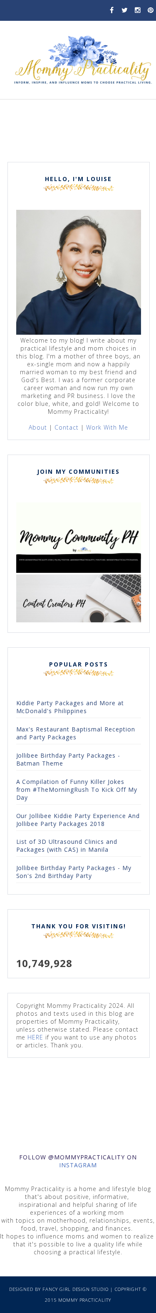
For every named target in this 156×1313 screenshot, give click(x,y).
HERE (35, 1037)
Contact (66, 427)
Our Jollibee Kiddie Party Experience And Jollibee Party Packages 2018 (78, 820)
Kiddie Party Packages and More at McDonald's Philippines (70, 707)
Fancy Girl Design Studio (75, 1289)
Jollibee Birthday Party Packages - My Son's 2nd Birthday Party (73, 872)
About (38, 427)
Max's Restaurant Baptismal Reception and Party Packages (75, 733)
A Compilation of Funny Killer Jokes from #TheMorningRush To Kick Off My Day (76, 789)
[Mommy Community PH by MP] (78, 570)
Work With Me (107, 427)
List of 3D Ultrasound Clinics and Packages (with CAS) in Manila (66, 845)
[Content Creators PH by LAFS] (78, 620)
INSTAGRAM (78, 1165)
